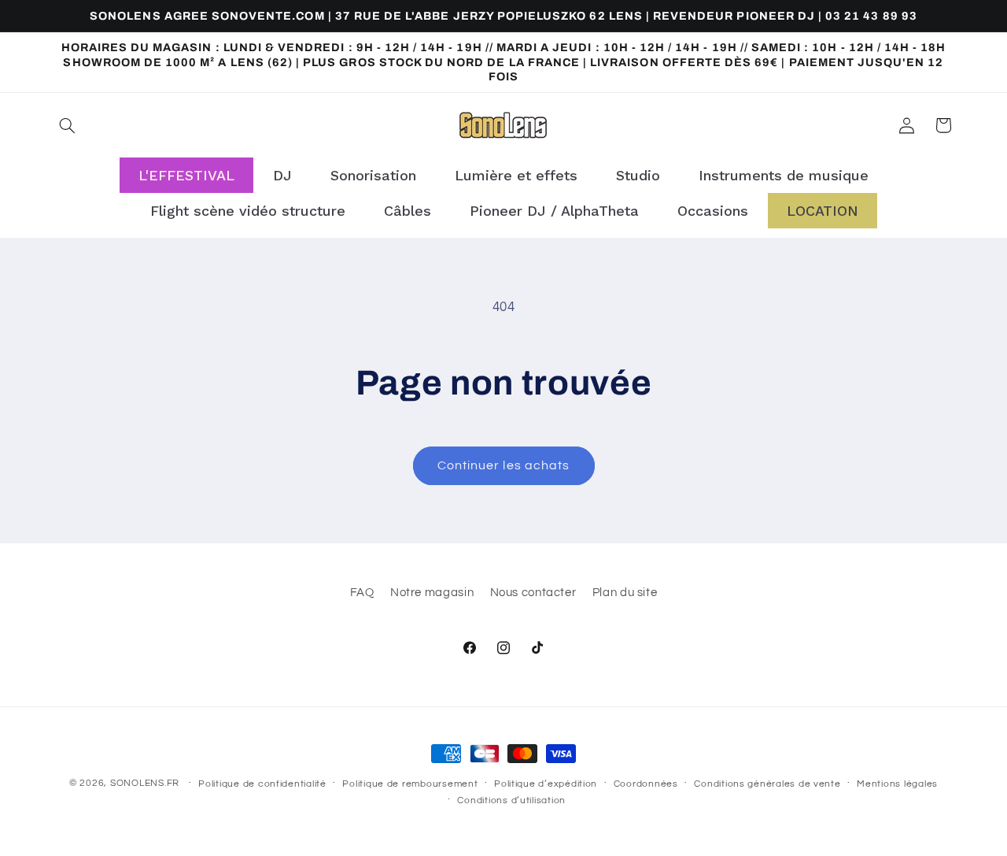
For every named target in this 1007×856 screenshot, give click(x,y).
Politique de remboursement (410, 784)
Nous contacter (533, 592)
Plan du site (625, 592)
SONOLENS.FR (144, 783)
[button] (68, 125)
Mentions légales (897, 784)
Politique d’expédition (545, 784)
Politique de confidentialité (262, 784)
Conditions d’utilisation (511, 800)
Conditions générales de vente (767, 784)
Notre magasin (432, 592)
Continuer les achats (503, 465)
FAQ (362, 592)
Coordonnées (646, 784)
